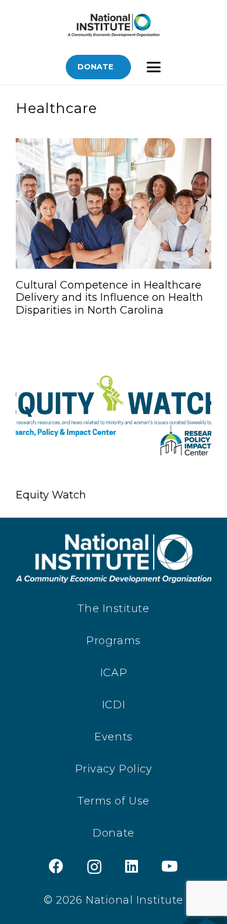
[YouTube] (169, 866)
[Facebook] (56, 866)
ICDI (113, 704)
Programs (113, 640)
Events (113, 736)
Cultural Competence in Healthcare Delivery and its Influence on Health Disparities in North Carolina (109, 298)
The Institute (113, 608)
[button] (153, 67)
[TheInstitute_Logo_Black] (113, 25)
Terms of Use (113, 801)
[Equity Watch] (113, 413)
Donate (113, 833)
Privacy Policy (113, 769)
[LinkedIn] (132, 866)
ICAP (113, 672)
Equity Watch (51, 495)
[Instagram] (94, 867)
